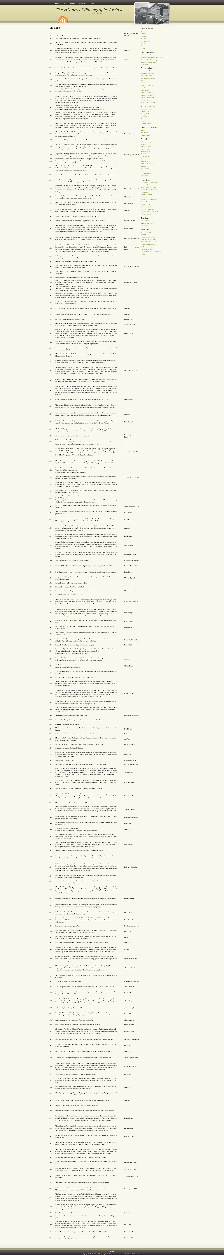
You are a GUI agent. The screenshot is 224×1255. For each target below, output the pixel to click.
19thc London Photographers (149, 182)
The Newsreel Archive (147, 247)
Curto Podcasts (145, 192)
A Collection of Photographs (148, 55)
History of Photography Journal (149, 199)
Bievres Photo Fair (146, 151)
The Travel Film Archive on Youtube (151, 252)
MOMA (143, 88)
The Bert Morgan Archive (148, 237)
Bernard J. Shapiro (146, 147)
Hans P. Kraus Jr (145, 161)
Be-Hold (143, 144)
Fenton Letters (145, 197)
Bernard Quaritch (145, 149)
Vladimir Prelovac (136, 1254)
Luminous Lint (145, 111)
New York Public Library (147, 97)
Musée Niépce (145, 90)
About (64, 3)
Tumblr (143, 48)
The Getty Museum (146, 100)
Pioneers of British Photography (149, 60)
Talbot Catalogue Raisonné (148, 207)
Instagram (143, 38)
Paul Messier (144, 133)
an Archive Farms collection (93, 13)
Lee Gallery (144, 166)
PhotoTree (143, 121)
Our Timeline (144, 225)
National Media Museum (147, 95)
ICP (142, 80)
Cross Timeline (145, 220)
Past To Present (145, 168)
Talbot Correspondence (147, 209)
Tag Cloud (144, 43)
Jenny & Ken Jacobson (147, 164)
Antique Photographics (147, 142)
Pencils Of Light (145, 204)
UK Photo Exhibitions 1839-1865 (150, 212)
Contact (91, 3)
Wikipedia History (146, 214)
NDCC (143, 130)
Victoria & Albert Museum (148, 102)
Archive (143, 31)
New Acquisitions (145, 41)
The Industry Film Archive (148, 244)
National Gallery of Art (147, 92)
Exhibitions (144, 34)
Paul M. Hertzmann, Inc (147, 173)
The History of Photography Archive (89, 9)
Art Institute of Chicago (147, 73)
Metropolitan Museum (147, 85)
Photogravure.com (146, 116)
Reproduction (81, 3)
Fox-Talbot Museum (146, 76)
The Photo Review (146, 124)
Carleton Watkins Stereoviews (149, 190)
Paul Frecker (144, 171)
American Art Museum (147, 71)
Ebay (142, 159)
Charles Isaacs (145, 154)
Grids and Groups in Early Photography (152, 57)
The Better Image (145, 135)
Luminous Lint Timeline (147, 223)
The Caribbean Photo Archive (149, 242)
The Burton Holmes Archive (148, 239)
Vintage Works (145, 176)
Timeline (72, 3)
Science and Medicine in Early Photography (149, 63)
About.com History (146, 185)
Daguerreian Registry (146, 194)
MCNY (143, 83)
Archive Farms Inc (146, 232)
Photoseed (143, 119)
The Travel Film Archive (147, 249)
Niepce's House (145, 202)
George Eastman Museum (148, 78)
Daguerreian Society (146, 109)
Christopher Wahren (146, 156)
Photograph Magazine (147, 114)
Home (57, 3)
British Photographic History (149, 187)
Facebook (143, 36)
